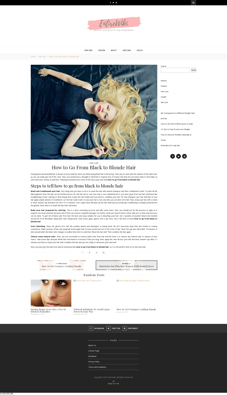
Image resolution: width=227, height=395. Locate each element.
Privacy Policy (93, 361)
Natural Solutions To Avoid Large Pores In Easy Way (92, 310)
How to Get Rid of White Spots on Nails (177, 124)
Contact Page (93, 351)
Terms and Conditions (97, 367)
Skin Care (88, 50)
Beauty (114, 50)
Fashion (101, 50)
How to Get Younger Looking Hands (136, 309)
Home (33, 56)
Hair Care (127, 50)
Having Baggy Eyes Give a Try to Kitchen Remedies (48, 310)
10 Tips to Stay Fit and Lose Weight (175, 129)
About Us (92, 345)
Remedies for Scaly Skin (170, 145)
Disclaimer (92, 356)
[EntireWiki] (113, 25)
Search (163, 66)
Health (140, 50)
